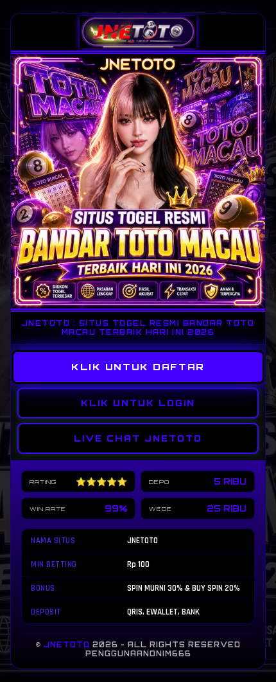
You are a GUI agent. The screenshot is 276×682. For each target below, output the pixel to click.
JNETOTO (67, 644)
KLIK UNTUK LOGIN (138, 403)
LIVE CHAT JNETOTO (138, 438)
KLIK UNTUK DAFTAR (138, 367)
